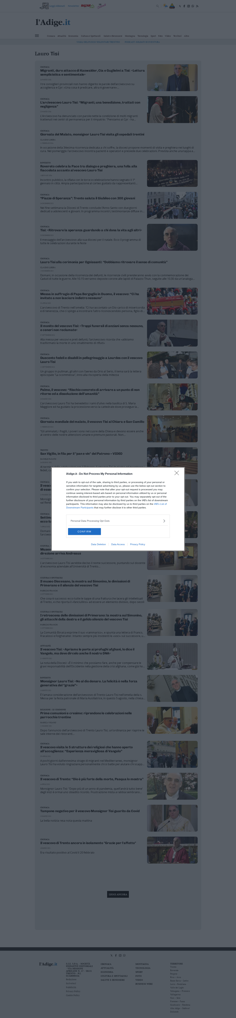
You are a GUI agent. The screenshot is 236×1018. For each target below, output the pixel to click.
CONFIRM (84, 531)
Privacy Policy (137, 544)
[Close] (177, 474)
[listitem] (118, 521)
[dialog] (118, 509)
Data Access (118, 544)
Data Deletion (98, 544)
